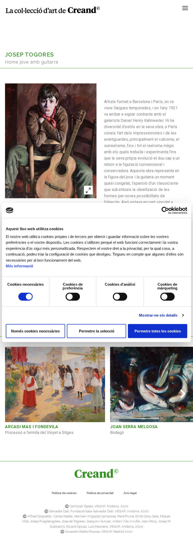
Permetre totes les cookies (157, 331)
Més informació (19, 266)
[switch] (73, 297)
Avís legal (130, 493)
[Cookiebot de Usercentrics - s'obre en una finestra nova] (165, 210)
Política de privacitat (100, 493)
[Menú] (185, 10)
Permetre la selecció (96, 331)
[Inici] (53, 10)
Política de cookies (64, 493)
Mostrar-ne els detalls (158, 315)
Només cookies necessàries (35, 331)
